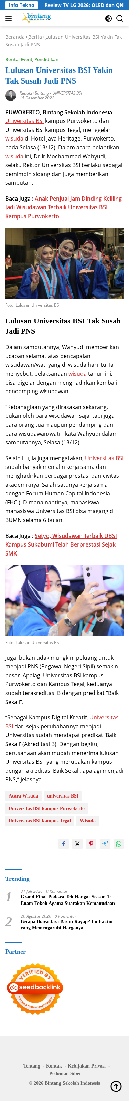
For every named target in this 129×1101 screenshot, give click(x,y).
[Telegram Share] (105, 844)
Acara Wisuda (23, 796)
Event (26, 59)
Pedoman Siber (65, 1073)
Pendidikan (46, 59)
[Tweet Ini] (77, 844)
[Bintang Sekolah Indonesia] (35, 18)
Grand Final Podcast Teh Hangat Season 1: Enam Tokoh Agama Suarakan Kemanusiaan (68, 900)
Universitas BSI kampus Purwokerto (47, 808)
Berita (35, 36)
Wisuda (88, 820)
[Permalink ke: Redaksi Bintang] (10, 94)
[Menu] (9, 18)
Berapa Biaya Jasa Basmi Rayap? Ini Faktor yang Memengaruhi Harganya (67, 924)
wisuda (14, 138)
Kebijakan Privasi (87, 1066)
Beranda (15, 36)
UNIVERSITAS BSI (67, 93)
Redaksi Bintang (34, 93)
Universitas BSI (24, 121)
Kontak (54, 1066)
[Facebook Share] (63, 844)
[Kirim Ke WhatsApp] (119, 844)
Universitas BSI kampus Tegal (40, 820)
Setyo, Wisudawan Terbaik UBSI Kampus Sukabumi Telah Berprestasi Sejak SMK (61, 544)
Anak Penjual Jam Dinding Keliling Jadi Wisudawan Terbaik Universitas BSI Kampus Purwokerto (63, 207)
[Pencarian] (120, 18)
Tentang (31, 1066)
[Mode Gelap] (108, 18)
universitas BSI (62, 796)
